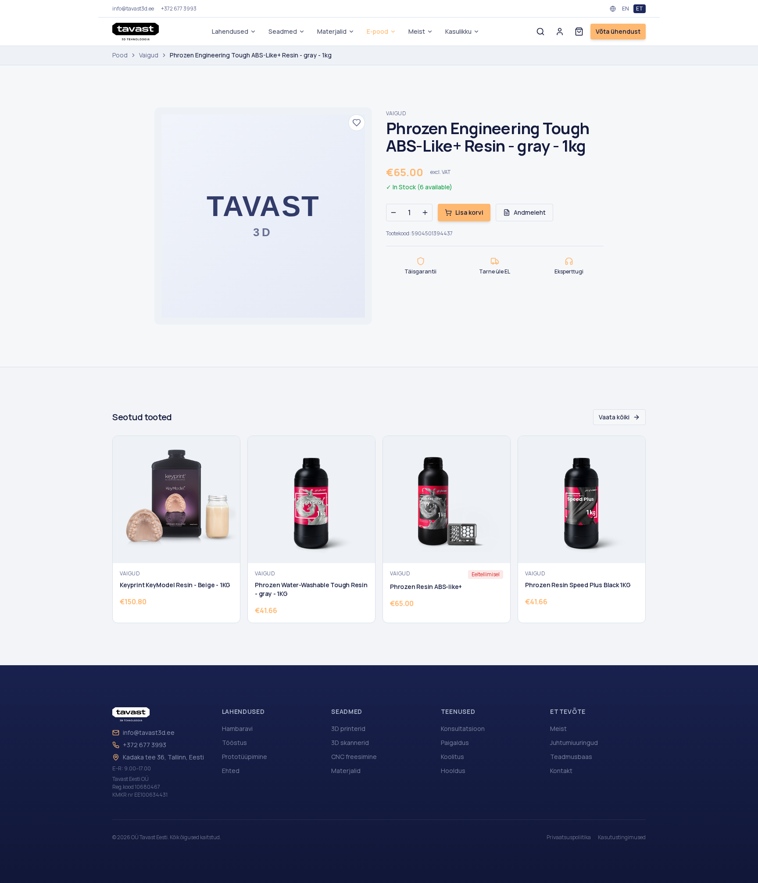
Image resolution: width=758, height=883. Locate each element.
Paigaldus (455, 742)
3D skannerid (350, 742)
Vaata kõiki (614, 417)
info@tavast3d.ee (149, 732)
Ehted (231, 770)
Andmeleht (530, 212)
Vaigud (148, 55)
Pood (120, 55)
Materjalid (332, 31)
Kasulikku (458, 31)
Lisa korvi (469, 212)
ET (639, 8)
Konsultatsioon (463, 728)
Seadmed (282, 31)
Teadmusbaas (571, 756)
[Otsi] (540, 31)
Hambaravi (237, 728)
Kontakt (561, 770)
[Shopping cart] (579, 31)
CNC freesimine (354, 756)
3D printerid (348, 728)
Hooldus (453, 770)
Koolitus (452, 756)
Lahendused (230, 31)
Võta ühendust (618, 31)
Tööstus (234, 742)
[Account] (560, 31)
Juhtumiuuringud (574, 742)
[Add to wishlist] (356, 122)
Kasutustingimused (622, 837)
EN (625, 8)
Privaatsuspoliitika (569, 837)
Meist (416, 31)
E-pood (377, 31)
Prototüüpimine (244, 756)
